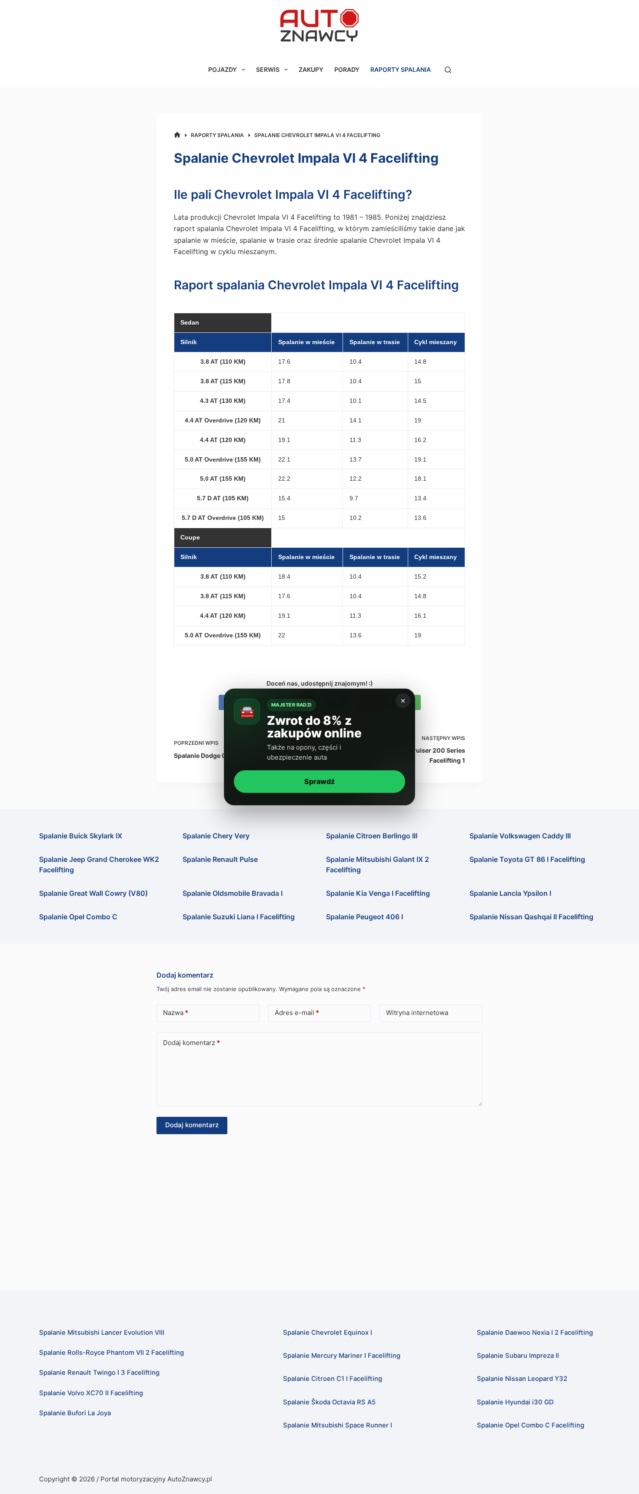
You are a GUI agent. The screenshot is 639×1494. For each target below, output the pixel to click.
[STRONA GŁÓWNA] (177, 135)
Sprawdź (319, 781)
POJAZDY (222, 69)
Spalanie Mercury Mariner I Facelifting (341, 1356)
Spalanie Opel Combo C (78, 916)
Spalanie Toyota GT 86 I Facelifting (527, 859)
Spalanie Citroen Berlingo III (371, 835)
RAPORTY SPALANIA (400, 69)
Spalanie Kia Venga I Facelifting (378, 893)
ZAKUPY (311, 69)
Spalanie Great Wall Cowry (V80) (93, 893)
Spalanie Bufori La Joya (75, 1413)
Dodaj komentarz (191, 1042)
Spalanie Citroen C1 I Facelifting (332, 1379)
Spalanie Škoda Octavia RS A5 (329, 1402)
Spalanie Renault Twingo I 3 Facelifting (99, 1373)
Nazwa (175, 1012)
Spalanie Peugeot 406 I (364, 916)
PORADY (346, 69)
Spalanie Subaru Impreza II (518, 1356)
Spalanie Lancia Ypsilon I (510, 893)
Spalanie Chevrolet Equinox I (327, 1333)
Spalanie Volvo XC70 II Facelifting (91, 1393)
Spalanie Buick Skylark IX (80, 835)
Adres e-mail (297, 1012)
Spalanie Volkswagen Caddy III (520, 835)
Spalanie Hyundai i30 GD (515, 1402)
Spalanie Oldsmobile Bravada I (233, 893)
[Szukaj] (448, 70)
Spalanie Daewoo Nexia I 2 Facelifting (535, 1333)
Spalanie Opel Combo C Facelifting (530, 1425)
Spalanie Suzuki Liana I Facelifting (239, 916)
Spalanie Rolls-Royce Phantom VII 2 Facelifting (111, 1353)
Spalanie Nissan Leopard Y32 (522, 1379)
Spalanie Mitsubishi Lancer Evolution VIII (101, 1333)
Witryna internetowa (417, 1012)
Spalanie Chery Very (216, 835)
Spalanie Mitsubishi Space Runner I (337, 1425)
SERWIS (268, 69)
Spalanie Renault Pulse (220, 859)
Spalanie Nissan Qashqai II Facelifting (531, 916)
